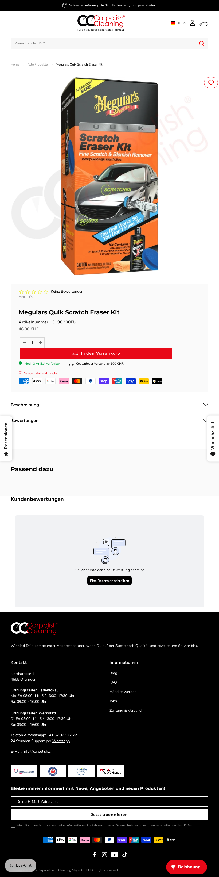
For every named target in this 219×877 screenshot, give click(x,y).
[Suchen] (201, 43)
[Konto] (192, 23)
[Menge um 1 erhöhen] (40, 343)
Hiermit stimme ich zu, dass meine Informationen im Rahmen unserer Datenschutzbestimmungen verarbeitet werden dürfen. (105, 825)
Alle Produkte (38, 64)
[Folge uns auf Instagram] (104, 854)
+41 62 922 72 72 (62, 735)
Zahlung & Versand (126, 710)
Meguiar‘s (26, 297)
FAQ (113, 682)
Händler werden (123, 691)
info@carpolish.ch (38, 751)
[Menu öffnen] (13, 23)
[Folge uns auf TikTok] (124, 854)
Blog (113, 673)
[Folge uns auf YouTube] (114, 854)
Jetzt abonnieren (109, 814)
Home (15, 64)
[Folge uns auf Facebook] (94, 854)
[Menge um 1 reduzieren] (24, 343)
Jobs (113, 701)
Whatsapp (61, 740)
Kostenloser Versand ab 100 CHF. (100, 363)
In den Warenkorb (100, 353)
